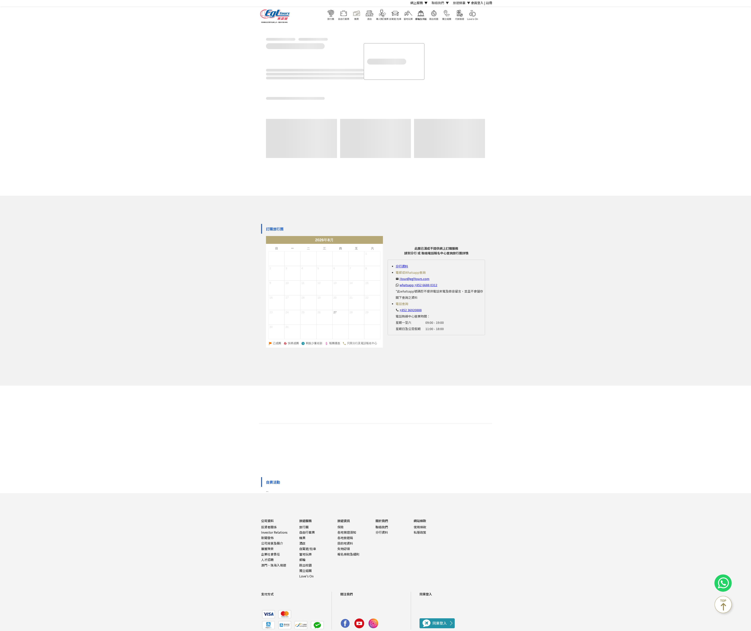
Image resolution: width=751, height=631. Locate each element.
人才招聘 (267, 559)
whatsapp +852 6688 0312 (418, 285)
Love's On (306, 576)
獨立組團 (305, 570)
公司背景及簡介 (272, 543)
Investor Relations (274, 532)
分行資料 (402, 266)
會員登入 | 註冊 (481, 2)
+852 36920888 (411, 310)
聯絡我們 (382, 527)
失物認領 (343, 548)
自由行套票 (307, 532)
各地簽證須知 (346, 532)
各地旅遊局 (345, 537)
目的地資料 (345, 543)
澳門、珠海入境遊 (273, 565)
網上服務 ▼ (419, 2)
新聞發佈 (267, 537)
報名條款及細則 (348, 554)
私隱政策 (420, 532)
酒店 (302, 543)
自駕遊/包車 (307, 548)
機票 (302, 537)
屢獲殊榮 (267, 548)
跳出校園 (305, 565)
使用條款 (420, 527)
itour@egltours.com (414, 278)
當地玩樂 (305, 554)
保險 (340, 527)
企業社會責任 (270, 554)
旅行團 (304, 527)
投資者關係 (269, 527)
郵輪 (302, 559)
